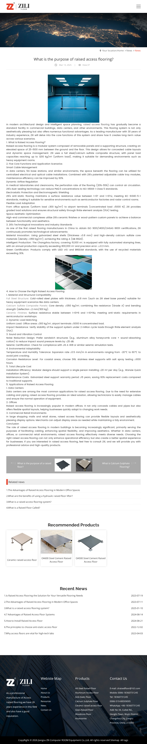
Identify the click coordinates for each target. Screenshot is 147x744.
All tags (124, 740)
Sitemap (114, 740)
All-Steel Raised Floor (85, 688)
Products (45, 696)
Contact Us (46, 709)
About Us (45, 692)
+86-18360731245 (130, 705)
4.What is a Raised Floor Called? (23, 507)
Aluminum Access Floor (87, 692)
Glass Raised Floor (84, 709)
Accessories (81, 718)
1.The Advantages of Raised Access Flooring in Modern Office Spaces (43, 490)
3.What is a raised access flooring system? (28, 501)
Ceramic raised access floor (88, 705)
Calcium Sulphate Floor (86, 701)
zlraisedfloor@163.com (128, 688)
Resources (46, 701)
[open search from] (131, 6)
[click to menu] (138, 6)
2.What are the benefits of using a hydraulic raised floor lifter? (39, 496)
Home (44, 688)
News (129, 50)
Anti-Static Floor (83, 696)
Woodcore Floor (83, 714)
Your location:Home (113, 50)
